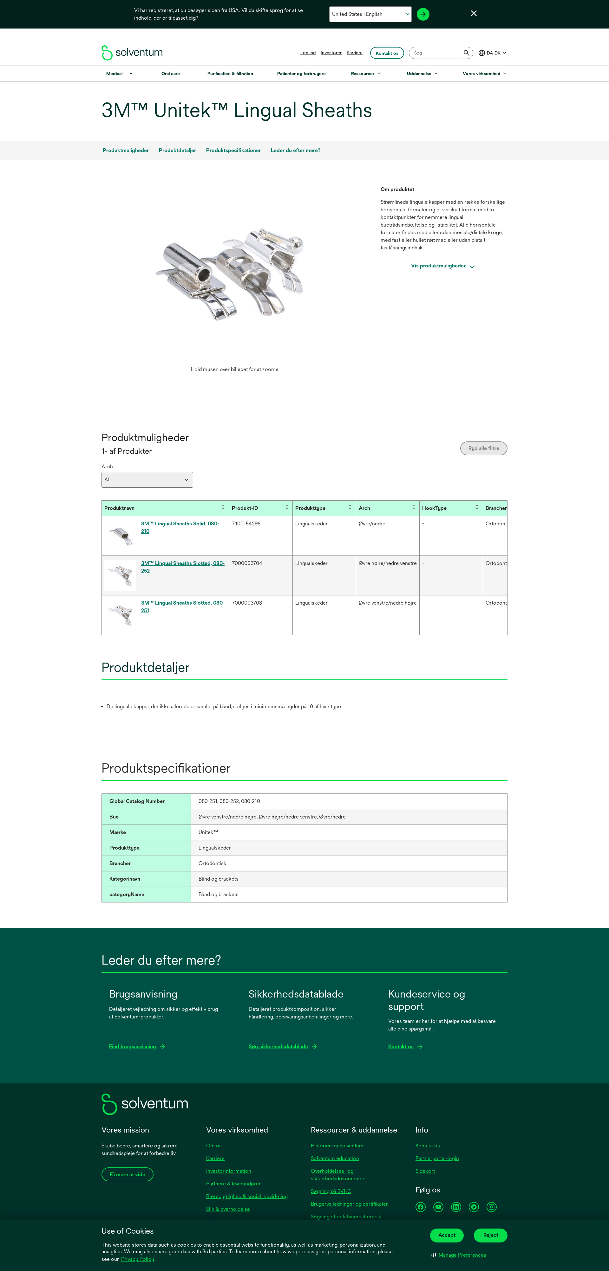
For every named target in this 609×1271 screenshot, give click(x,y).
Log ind (308, 52)
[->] (423, 14)
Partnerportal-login (437, 1158)
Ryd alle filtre (483, 448)
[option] (235, 281)
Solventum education (335, 1158)
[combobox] (441, 53)
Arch (107, 467)
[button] (459, 1255)
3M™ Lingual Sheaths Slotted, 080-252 (183, 567)
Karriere (355, 52)
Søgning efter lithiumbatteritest (346, 1217)
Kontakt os (428, 1146)
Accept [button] (446, 1235)
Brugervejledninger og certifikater (349, 1204)
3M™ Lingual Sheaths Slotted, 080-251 (183, 606)
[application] (235, 274)
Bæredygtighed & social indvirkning (247, 1196)
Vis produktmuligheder (439, 266)
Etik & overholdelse (228, 1209)
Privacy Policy (137, 1259)
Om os (214, 1146)
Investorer (331, 52)
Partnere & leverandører (233, 1184)
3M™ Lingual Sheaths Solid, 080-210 (180, 527)
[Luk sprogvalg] (474, 13)
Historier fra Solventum (337, 1146)
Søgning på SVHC (331, 1191)
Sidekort (425, 1171)
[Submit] (466, 53)
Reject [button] (490, 1235)
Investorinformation (228, 1171)
